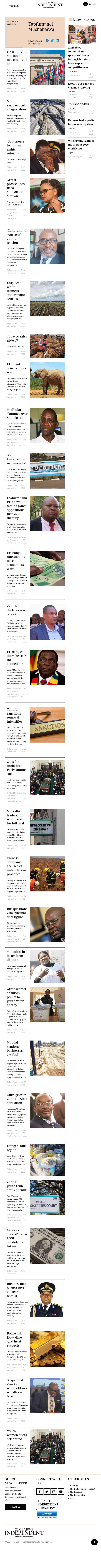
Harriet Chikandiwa (14, 801)
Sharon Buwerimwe (14, 445)
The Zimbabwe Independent (82, 1489)
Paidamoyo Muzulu (16, 537)
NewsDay (74, 1486)
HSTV (72, 1498)
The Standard (76, 1492)
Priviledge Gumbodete (15, 697)
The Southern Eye (77, 1495)
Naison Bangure (76, 157)
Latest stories (84, 19)
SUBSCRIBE (15, 1507)
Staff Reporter (75, 76)
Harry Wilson (74, 133)
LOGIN (93, 4)
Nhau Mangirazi (14, 793)
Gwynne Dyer (75, 112)
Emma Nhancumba (14, 1220)
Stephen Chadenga (15, 636)
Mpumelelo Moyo (15, 1365)
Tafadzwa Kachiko (15, 689)
